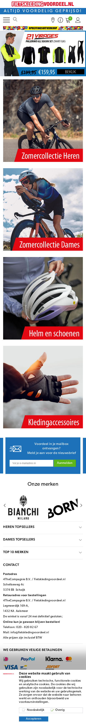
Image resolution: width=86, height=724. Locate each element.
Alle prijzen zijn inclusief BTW (22, 637)
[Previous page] (4, 505)
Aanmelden (64, 463)
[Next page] (81, 505)
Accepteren (33, 718)
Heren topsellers (18, 527)
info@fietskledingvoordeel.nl (29, 632)
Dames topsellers (19, 539)
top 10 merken (16, 552)
